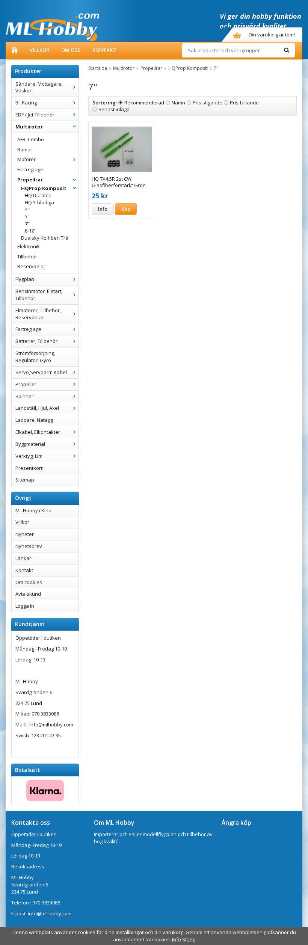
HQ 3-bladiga (39, 202)
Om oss (70, 50)
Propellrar (30, 179)
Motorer (26, 159)
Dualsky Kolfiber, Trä (44, 237)
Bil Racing (26, 102)
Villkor (39, 50)
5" (27, 216)
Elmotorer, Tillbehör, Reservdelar (38, 314)
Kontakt (104, 50)
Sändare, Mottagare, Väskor (38, 87)
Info (102, 208)
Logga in (24, 605)
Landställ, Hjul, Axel (37, 408)
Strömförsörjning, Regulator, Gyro (35, 357)
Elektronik (28, 246)
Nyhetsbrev (28, 546)
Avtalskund (28, 593)
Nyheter (24, 534)
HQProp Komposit (43, 188)
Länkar (23, 558)
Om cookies (28, 582)
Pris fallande (244, 102)
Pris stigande (207, 102)
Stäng (188, 939)
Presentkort (28, 468)
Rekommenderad (144, 102)
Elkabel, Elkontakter (37, 432)
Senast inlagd (114, 109)
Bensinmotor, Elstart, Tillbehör (38, 295)
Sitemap (24, 479)
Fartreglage (30, 169)
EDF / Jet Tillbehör (34, 114)
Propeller (25, 384)
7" (27, 223)
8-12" (30, 230)
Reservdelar (31, 266)
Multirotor (29, 126)
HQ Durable (38, 195)
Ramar (24, 149)
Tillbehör (27, 256)
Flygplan (24, 279)
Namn (178, 102)
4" (27, 209)
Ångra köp (236, 822)
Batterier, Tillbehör (36, 341)
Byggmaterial (30, 444)
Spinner (24, 396)
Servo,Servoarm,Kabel (41, 372)
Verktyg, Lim (28, 456)
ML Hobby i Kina (33, 510)
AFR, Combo (30, 139)
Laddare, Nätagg (34, 420)
